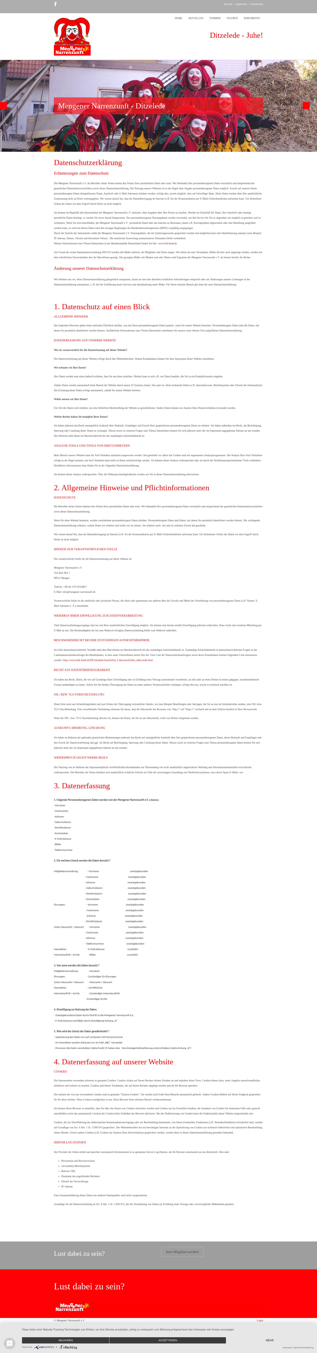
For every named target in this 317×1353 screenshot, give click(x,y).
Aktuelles (195, 18)
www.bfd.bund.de (167, 243)
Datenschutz (257, 4)
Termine (215, 18)
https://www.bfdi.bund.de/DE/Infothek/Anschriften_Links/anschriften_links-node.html (108, 660)
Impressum (241, 4)
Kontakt (228, 4)
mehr (270, 1340)
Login (260, 1320)
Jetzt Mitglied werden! (182, 1252)
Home (178, 18)
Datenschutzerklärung (303, 1347)
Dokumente (252, 18)
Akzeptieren (167, 1340)
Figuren (232, 18)
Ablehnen (65, 1340)
